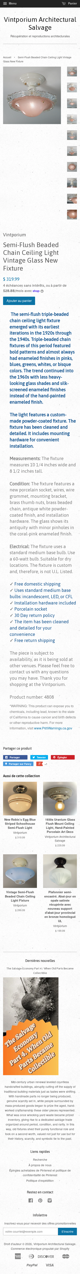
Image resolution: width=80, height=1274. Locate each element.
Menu (12, 3)
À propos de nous (40, 1165)
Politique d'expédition (40, 1180)
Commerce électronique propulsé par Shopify (40, 1248)
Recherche (40, 1159)
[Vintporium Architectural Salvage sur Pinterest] (40, 1201)
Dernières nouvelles (40, 960)
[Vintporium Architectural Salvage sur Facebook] (30, 1201)
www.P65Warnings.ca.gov (53, 728)
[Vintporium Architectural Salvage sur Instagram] (49, 1201)
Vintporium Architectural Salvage (40, 23)
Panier (72, 3)
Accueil (7, 57)
